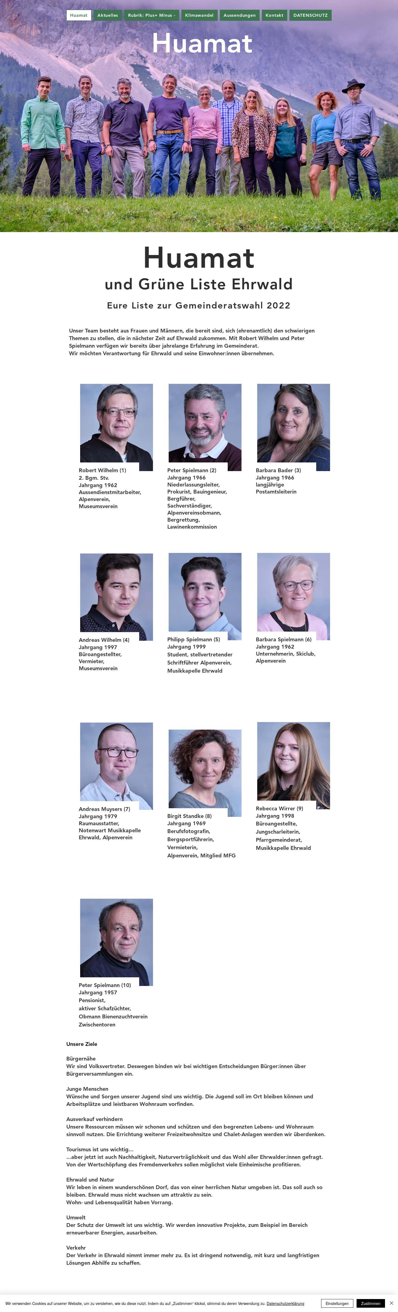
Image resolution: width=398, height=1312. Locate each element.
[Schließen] (391, 1303)
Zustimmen (370, 1303)
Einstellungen (337, 1303)
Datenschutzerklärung (285, 1303)
